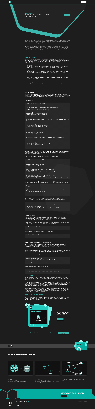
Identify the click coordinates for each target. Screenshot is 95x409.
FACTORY (44, 1)
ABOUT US (37, 1)
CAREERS (51, 1)
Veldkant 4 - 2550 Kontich (82, 401)
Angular (54, 46)
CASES (63, 1)
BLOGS (57, 1)
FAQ (28, 401)
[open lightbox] (38, 317)
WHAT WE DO (30, 1)
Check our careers (63, 333)
